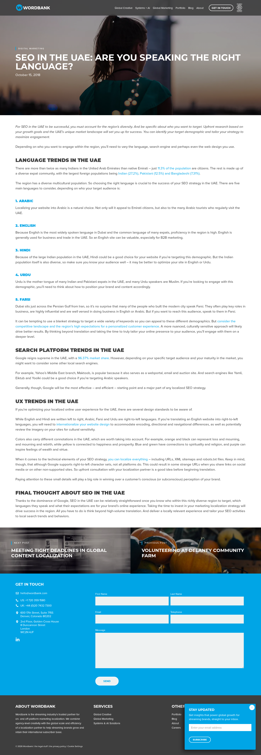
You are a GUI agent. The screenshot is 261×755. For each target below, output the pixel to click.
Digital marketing (31, 48)
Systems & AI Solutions (107, 723)
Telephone (176, 612)
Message (100, 630)
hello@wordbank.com (33, 593)
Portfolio (180, 8)
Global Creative (123, 8)
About (199, 8)
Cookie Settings (75, 746)
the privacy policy (57, 746)
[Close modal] (252, 707)
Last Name (176, 594)
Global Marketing (163, 8)
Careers (176, 728)
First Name (101, 594)
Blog (191, 8)
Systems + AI (142, 8)
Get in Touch (221, 8)
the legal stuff (41, 746)
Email (98, 612)
